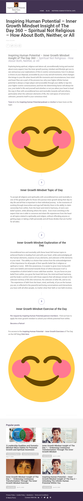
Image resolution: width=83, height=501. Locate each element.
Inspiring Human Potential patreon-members (40, 316)
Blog (48, 11)
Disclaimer (30, 495)
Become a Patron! (17, 323)
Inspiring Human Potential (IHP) (63, 11)
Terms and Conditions (41, 495)
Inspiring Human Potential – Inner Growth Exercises (43, 331)
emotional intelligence (13, 454)
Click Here (25, 334)
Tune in (11, 102)
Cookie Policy (20, 495)
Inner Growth (10, 40)
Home (42, 11)
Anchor (53, 102)
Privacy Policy (10, 495)
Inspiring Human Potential (30, 454)
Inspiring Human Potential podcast (33, 102)
